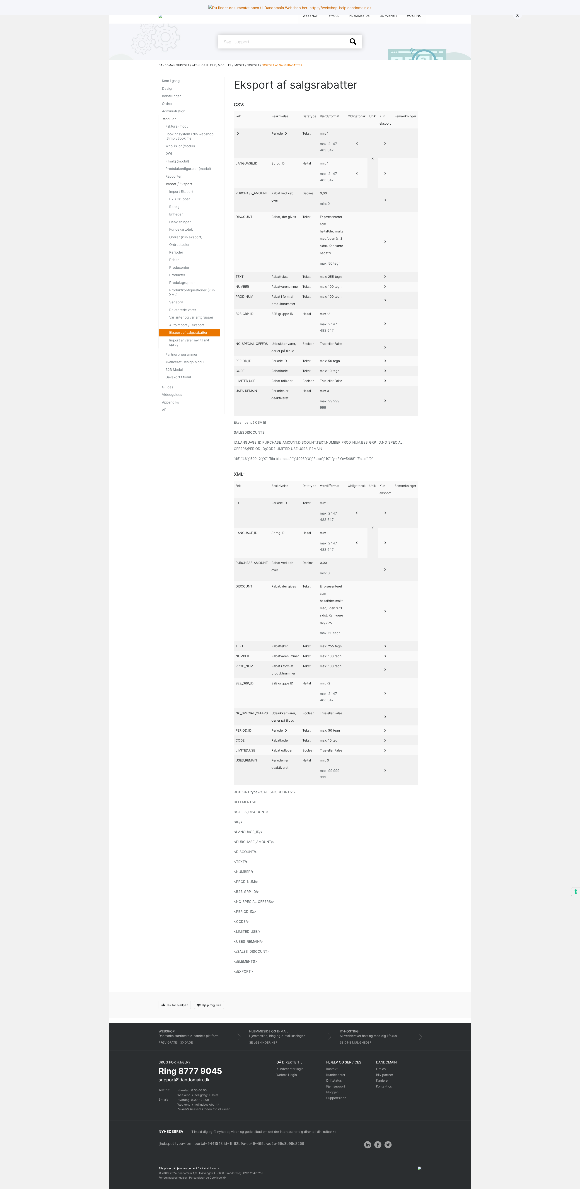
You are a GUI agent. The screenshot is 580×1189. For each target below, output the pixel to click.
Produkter (177, 275)
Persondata (196, 1177)
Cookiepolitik (218, 1177)
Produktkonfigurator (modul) (188, 169)
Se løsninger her (263, 1042)
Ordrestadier (179, 244)
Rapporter (173, 176)
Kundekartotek (181, 229)
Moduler (169, 119)
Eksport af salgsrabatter (188, 332)
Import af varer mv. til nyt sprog (189, 342)
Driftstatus (334, 1080)
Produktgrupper (182, 282)
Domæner (388, 15)
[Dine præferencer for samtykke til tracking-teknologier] (575, 891)
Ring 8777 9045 (190, 1071)
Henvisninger (180, 222)
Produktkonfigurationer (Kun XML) (192, 292)
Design (167, 88)
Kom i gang (171, 81)
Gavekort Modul (178, 377)
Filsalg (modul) (177, 161)
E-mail (334, 15)
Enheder (176, 214)
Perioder (176, 252)
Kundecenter (335, 1075)
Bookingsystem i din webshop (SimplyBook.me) (189, 136)
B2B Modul (174, 369)
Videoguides (172, 394)
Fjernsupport (335, 1086)
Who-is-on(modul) (180, 146)
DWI (168, 153)
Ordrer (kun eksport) (185, 237)
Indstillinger (171, 96)
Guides (167, 387)
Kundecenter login (289, 1069)
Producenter (179, 267)
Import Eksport (181, 191)
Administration (173, 111)
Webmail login (286, 1075)
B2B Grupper (179, 199)
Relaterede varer (182, 310)
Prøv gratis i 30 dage (176, 1042)
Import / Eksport (179, 184)
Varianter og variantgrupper (191, 317)
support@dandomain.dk (184, 1080)
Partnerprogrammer (181, 354)
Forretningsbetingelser (173, 1177)
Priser (174, 260)
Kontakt (332, 1069)
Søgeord (176, 302)
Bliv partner (384, 1075)
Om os (381, 1069)
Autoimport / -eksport (186, 325)
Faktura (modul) (178, 126)
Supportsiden (336, 1098)
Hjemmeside (359, 15)
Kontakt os (384, 1086)
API (164, 410)
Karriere (382, 1080)
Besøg (174, 207)
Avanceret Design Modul (185, 362)
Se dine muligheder (355, 1042)
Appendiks (170, 402)
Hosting (414, 15)
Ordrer (167, 104)
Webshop (310, 15)
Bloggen (332, 1092)
